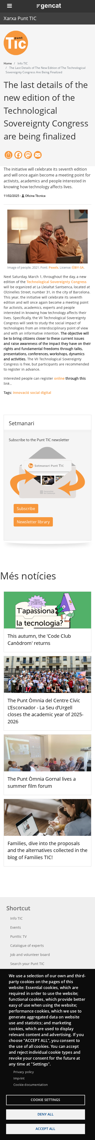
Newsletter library (33, 522)
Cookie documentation (30, 1084)
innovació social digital (32, 392)
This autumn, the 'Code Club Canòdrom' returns (39, 639)
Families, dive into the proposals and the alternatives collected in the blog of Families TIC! (47, 850)
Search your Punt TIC (27, 963)
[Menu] (9, 6)
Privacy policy (23, 1072)
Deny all (46, 1114)
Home (8, 63)
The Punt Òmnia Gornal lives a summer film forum (42, 782)
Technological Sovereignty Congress (56, 281)
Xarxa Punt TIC (20, 18)
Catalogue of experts (27, 945)
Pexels (53, 267)
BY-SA (79, 267)
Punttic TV (18, 936)
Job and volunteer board (30, 954)
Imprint (19, 1078)
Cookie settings (45, 1099)
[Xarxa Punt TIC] (18, 43)
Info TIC (16, 918)
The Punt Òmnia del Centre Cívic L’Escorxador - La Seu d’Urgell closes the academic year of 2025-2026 (45, 711)
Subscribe (26, 508)
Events (15, 927)
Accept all (45, 1128)
